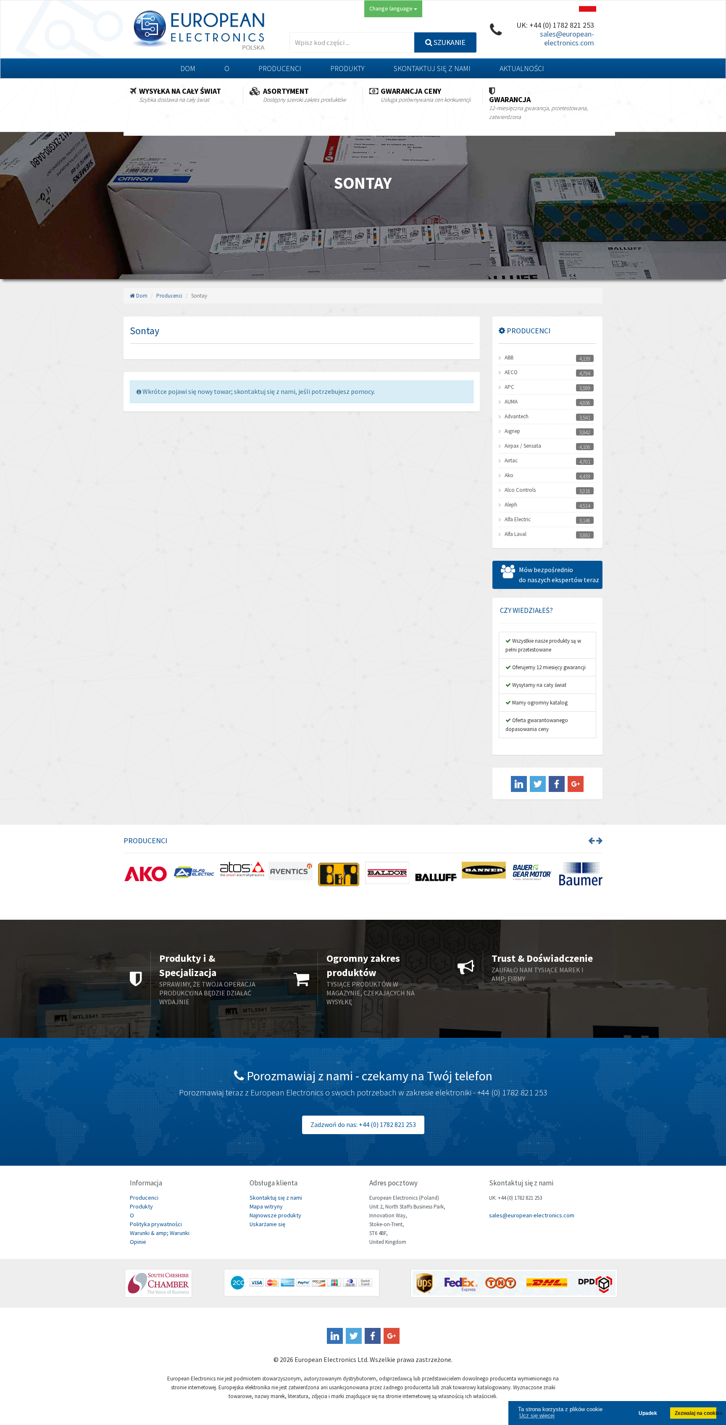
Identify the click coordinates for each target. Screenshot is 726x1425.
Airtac (511, 460)
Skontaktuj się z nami (432, 68)
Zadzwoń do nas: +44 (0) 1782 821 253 (363, 1124)
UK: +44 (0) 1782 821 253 (555, 25)
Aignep (512, 431)
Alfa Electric (518, 519)
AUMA (511, 401)
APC (509, 387)
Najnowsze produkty (275, 1215)
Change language (391, 8)
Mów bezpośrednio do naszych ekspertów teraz (559, 574)
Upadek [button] (648, 1413)
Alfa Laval (515, 534)
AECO (511, 372)
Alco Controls (520, 489)
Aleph (511, 504)
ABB (509, 357)
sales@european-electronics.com (567, 38)
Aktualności (522, 68)
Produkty (347, 68)
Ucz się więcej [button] (537, 1415)
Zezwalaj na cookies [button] (695, 1413)
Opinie (138, 1242)
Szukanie (449, 42)
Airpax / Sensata (523, 445)
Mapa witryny (266, 1206)
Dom (187, 68)
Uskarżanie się (267, 1224)
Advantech (517, 416)
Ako (509, 475)
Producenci (279, 68)
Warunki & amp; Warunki (159, 1233)
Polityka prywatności (156, 1224)
